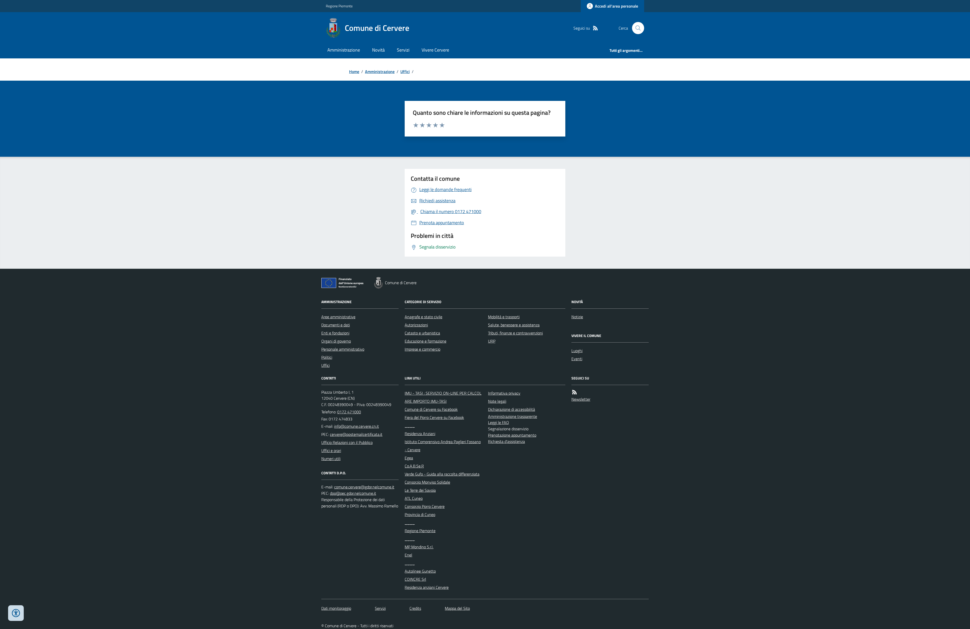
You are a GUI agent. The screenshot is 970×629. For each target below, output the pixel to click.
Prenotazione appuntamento (512, 435)
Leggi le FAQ (498, 422)
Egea (409, 458)
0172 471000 (349, 412)
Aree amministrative (338, 317)
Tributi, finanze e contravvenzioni (515, 333)
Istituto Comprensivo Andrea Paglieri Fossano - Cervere (443, 446)
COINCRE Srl (415, 579)
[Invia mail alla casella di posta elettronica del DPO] (364, 487)
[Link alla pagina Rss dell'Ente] (574, 392)
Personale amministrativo (342, 349)
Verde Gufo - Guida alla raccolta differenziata (442, 474)
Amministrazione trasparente (512, 416)
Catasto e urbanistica (422, 333)
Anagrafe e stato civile (423, 317)
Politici (326, 357)
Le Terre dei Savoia (420, 490)
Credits (415, 608)
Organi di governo (336, 341)
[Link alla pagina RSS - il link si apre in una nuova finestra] (595, 28)
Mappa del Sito (457, 608)
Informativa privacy (504, 393)
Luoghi (577, 351)
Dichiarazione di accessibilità (511, 409)
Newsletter (580, 399)
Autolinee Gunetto (420, 571)
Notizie (577, 317)
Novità (378, 50)
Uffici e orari (331, 450)
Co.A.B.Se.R (414, 466)
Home (354, 72)
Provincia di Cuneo (420, 514)
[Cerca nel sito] (636, 28)
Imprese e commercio (422, 349)
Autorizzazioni (416, 325)
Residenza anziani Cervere (427, 587)
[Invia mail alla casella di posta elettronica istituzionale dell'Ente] (356, 426)
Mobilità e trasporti (504, 317)
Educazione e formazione (425, 341)
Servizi (403, 50)
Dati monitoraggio (336, 608)
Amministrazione (343, 50)
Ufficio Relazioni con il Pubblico (347, 442)
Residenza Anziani (420, 434)
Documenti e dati (335, 325)
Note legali (497, 401)
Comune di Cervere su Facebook (431, 409)
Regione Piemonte (339, 6)
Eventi (576, 359)
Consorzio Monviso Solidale (427, 482)
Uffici (405, 72)
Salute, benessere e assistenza (514, 325)
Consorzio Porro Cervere (425, 506)
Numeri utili (331, 459)
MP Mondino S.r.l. (419, 547)
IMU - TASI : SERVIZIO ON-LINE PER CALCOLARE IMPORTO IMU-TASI (443, 397)
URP (491, 341)
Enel (408, 555)
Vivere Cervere (435, 50)
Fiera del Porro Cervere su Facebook (434, 417)
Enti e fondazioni (335, 333)
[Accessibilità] (16, 613)
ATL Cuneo (414, 498)
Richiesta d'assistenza (506, 441)
